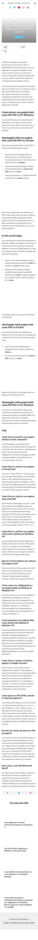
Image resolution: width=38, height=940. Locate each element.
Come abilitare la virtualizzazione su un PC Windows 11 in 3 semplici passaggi (18, 874)
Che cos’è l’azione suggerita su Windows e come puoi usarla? (15, 849)
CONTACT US (7, 922)
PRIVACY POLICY (18, 922)
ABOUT (32, 922)
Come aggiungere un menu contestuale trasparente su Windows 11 (18, 824)
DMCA (27, 922)
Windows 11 (19, 37)
